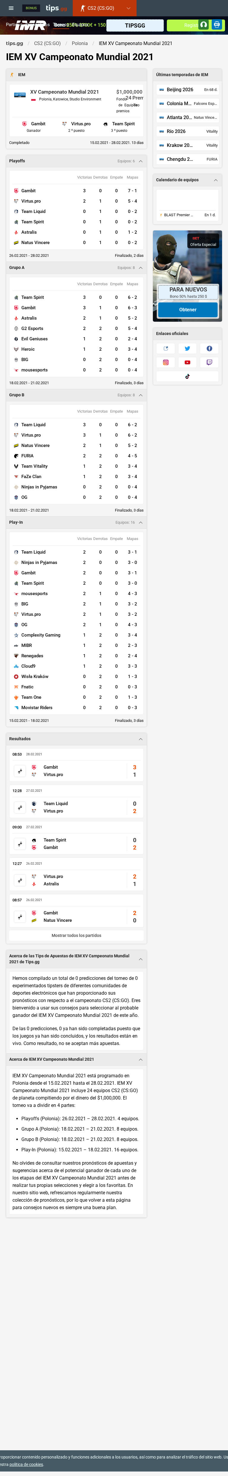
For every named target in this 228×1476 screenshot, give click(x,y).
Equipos (80, 25)
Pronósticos (38, 25)
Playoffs (17, 161)
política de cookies (26, 1464)
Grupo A (16, 267)
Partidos (14, 25)
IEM (21, 74)
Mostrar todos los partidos (76, 935)
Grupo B (16, 395)
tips (56, 8)
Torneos (61, 25)
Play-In (16, 522)
